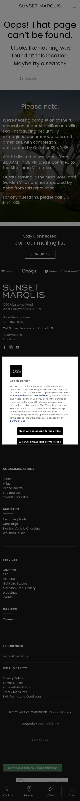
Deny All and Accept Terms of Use (40, 431)
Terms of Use (40, 395)
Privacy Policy (18, 395)
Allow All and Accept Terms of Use (40, 441)
